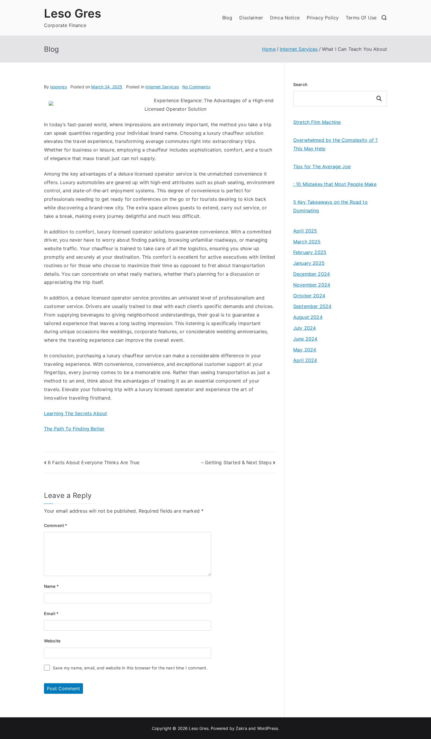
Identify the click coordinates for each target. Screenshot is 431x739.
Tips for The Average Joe (322, 166)
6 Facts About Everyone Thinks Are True (93, 462)
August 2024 (308, 317)
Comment (55, 525)
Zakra (241, 728)
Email (51, 613)
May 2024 (304, 350)
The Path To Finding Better (74, 429)
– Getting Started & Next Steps (236, 462)
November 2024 (311, 285)
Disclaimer (251, 18)
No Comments (196, 86)
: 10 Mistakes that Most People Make (335, 184)
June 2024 (305, 339)
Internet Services (162, 86)
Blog (227, 18)
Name (51, 586)
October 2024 (309, 296)
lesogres (58, 86)
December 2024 (311, 274)
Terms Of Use (361, 18)
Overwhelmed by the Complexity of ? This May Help (335, 144)
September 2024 (312, 306)
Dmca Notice (285, 18)
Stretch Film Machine (317, 122)
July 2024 (304, 328)
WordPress (267, 728)
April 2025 (305, 231)
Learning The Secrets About (75, 413)
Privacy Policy (323, 18)
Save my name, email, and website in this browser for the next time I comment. (130, 667)
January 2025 (309, 263)
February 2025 (309, 252)
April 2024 (305, 360)
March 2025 (307, 242)
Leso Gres (72, 13)
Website (52, 640)
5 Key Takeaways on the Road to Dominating (330, 206)
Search (300, 84)
